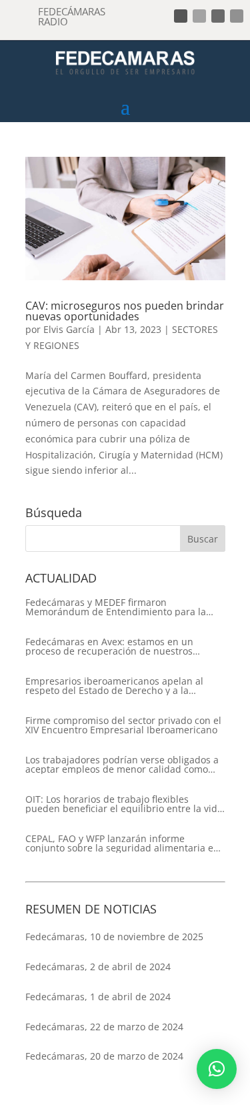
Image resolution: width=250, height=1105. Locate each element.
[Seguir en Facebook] (180, 16)
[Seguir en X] (199, 16)
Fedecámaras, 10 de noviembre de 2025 (114, 936)
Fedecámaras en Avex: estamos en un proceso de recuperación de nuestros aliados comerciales (109, 646)
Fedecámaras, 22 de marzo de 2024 (104, 1026)
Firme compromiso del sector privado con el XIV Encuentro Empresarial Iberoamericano (123, 725)
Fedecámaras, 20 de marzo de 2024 (104, 1056)
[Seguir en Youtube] (236, 16)
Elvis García (69, 329)
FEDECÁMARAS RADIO (71, 16)
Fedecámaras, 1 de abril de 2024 (98, 996)
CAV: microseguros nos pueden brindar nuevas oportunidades (124, 311)
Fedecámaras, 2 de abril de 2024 (98, 966)
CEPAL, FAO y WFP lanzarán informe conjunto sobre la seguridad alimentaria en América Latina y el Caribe (122, 843)
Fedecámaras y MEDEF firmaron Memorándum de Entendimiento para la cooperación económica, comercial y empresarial (115, 607)
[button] (217, 1069)
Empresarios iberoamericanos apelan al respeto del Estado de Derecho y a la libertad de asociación (114, 686)
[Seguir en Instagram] (218, 16)
